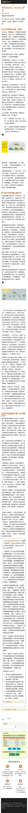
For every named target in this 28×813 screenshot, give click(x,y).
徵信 (19, 749)
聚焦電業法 (9, 718)
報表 (14, 749)
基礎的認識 (7, 19)
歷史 (17, 754)
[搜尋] (16, 727)
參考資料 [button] (8, 702)
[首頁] (6, 2)
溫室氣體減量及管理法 (12, 541)
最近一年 (12, 754)
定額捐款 (7, 769)
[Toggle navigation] (13, 4)
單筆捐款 (20, 769)
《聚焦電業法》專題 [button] (10, 710)
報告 (10, 749)
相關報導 (11, 34)
